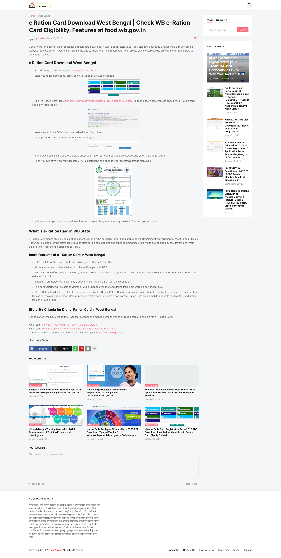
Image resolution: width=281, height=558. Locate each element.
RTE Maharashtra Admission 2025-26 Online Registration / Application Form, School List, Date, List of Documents (236, 150)
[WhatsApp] (75, 348)
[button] (249, 5)
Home (32, 16)
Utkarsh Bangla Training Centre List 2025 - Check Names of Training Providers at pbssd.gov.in (52, 432)
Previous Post (38, 483)
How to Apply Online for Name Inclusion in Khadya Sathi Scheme (79, 328)
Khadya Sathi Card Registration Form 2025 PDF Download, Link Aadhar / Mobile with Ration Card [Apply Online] (171, 432)
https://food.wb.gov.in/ (84, 70)
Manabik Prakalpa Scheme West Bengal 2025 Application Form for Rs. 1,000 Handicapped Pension (170, 392)
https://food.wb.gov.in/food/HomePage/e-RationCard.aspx (99, 100)
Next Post (191, 483)
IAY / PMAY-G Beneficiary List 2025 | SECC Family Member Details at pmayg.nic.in (236, 174)
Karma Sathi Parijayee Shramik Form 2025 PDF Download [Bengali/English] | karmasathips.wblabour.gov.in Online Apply (112, 432)
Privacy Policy (206, 550)
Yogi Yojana (56, 550)
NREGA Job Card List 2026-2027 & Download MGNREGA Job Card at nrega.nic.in (236, 125)
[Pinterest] (81, 348)
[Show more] (94, 348)
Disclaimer (223, 550)
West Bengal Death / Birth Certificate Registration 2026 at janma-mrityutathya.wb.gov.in (107, 392)
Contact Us (189, 550)
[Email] (88, 348)
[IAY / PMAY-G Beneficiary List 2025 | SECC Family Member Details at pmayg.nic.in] (215, 172)
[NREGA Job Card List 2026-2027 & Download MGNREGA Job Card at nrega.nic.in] (215, 123)
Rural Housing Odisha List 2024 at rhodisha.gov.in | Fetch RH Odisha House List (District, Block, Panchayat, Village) (237, 199)
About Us (174, 550)
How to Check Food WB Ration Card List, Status (69, 324)
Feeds (236, 550)
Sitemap (247, 550)
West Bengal (44, 16)
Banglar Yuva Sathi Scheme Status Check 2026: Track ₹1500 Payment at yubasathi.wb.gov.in (55, 391)
